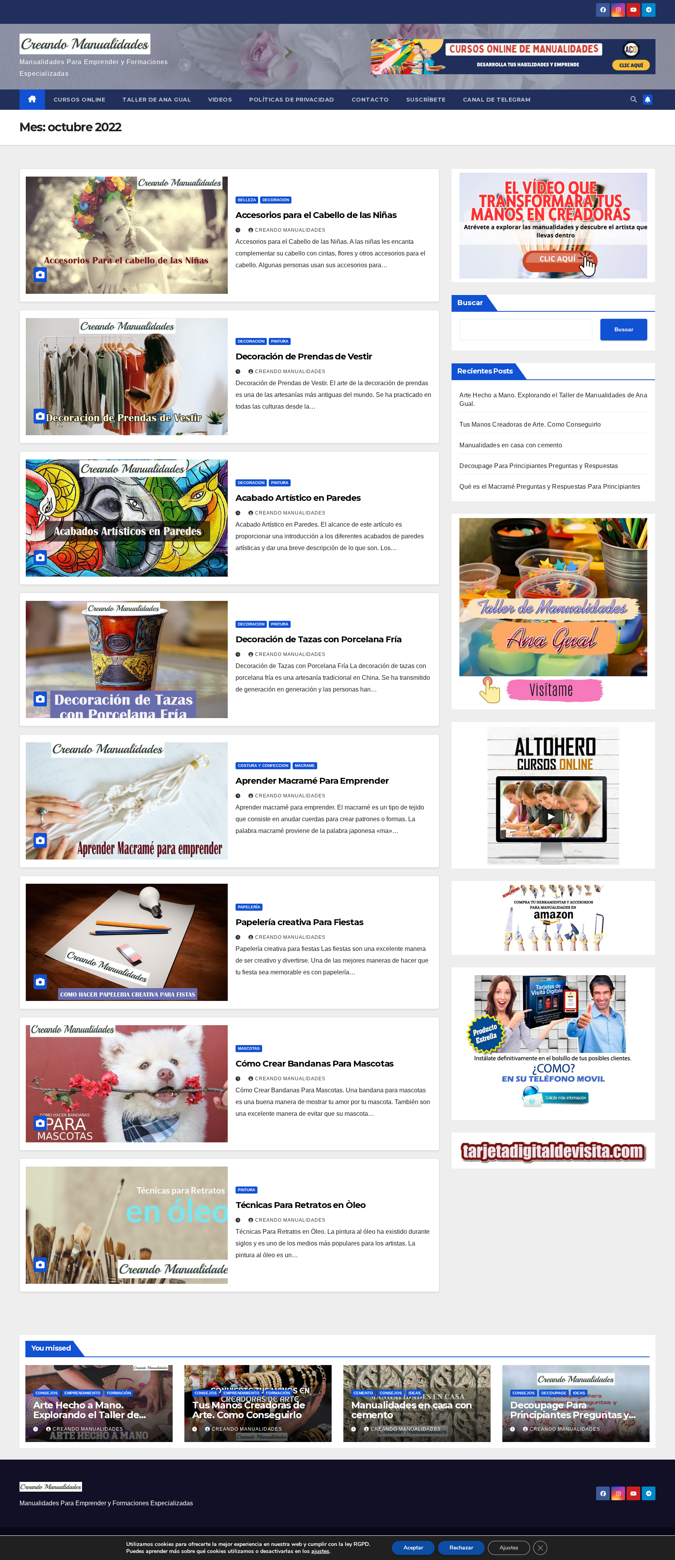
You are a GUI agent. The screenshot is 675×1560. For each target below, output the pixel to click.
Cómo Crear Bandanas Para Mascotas (315, 1063)
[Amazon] (553, 917)
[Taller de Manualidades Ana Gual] (553, 611)
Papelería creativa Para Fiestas (299, 922)
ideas (415, 1393)
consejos (47, 1393)
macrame (305, 765)
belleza (247, 200)
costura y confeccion (263, 765)
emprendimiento (82, 1393)
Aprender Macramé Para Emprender (312, 781)
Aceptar (413, 1547)
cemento (363, 1393)
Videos (220, 99)
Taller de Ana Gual (156, 99)
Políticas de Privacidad (291, 99)
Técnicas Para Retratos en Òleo (301, 1205)
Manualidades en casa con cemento (510, 445)
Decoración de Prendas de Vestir (304, 356)
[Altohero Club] (553, 795)
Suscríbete (426, 99)
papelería (249, 907)
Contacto (370, 99)
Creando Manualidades (290, 230)
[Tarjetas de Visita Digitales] (553, 1043)
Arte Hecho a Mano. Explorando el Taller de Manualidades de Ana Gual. (95, 1414)
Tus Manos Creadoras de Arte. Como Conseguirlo (530, 425)
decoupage (553, 1393)
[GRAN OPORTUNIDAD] (553, 225)
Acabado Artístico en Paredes (298, 498)
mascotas (249, 1048)
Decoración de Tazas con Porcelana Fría (319, 639)
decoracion (275, 200)
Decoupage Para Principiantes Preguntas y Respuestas (538, 466)
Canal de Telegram (497, 99)
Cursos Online (79, 99)
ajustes (320, 1551)
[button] (633, 99)
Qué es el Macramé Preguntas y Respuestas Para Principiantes (549, 487)
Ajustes (509, 1547)
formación (119, 1393)
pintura (279, 341)
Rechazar (461, 1547)
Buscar (470, 302)
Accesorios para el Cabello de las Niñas (316, 215)
